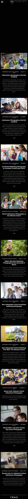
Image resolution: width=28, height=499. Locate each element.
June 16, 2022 (23, 211)
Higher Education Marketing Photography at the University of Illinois (14, 262)
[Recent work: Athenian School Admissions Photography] (14, 377)
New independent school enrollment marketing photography (14, 305)
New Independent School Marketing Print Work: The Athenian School (14, 348)
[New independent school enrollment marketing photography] (14, 290)
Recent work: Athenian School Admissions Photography (14, 392)
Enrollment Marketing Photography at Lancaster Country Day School (14, 167)
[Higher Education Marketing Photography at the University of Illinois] (14, 248)
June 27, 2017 (23, 470)
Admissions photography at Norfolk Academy (14, 76)
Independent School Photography (10, 71)
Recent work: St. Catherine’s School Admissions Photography (14, 474)
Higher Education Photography (9, 258)
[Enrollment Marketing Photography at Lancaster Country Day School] (14, 152)
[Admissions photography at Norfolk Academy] (14, 61)
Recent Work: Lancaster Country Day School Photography (14, 428)
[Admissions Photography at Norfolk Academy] (14, 106)
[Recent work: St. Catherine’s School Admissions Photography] (14, 460)
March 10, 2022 (22, 258)
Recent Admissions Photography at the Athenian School (14, 215)
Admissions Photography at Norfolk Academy (14, 121)
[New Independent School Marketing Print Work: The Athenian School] (14, 333)
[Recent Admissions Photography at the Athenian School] (14, 200)
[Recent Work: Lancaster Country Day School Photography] (14, 413)
